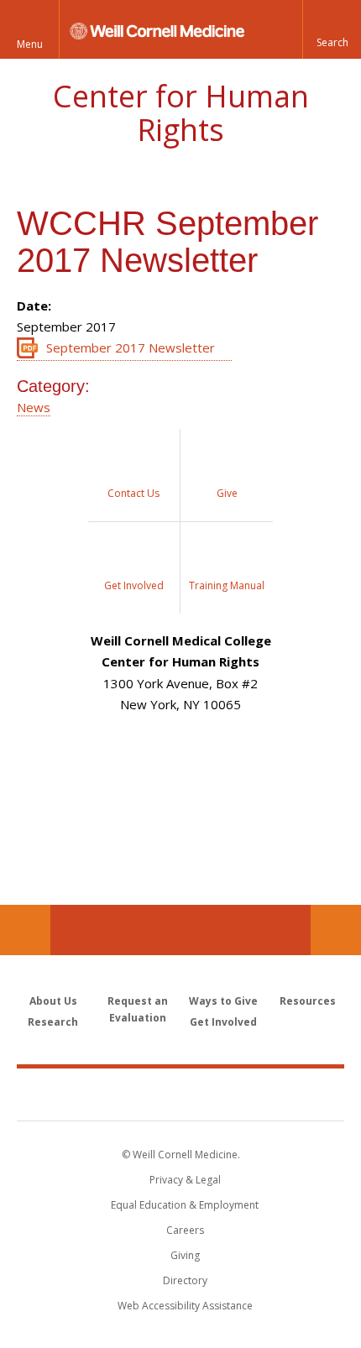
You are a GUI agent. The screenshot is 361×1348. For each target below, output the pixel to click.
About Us (53, 1001)
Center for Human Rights (181, 113)
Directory (185, 1280)
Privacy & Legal (185, 1180)
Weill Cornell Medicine (180, 1094)
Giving (185, 1255)
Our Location (25, 930)
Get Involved (223, 1022)
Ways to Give (223, 1001)
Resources (308, 1001)
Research (53, 1022)
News (33, 407)
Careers (185, 1230)
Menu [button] (30, 44)
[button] (331, 29)
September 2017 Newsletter (130, 347)
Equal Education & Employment (185, 1205)
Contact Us (336, 930)
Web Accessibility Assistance (185, 1305)
